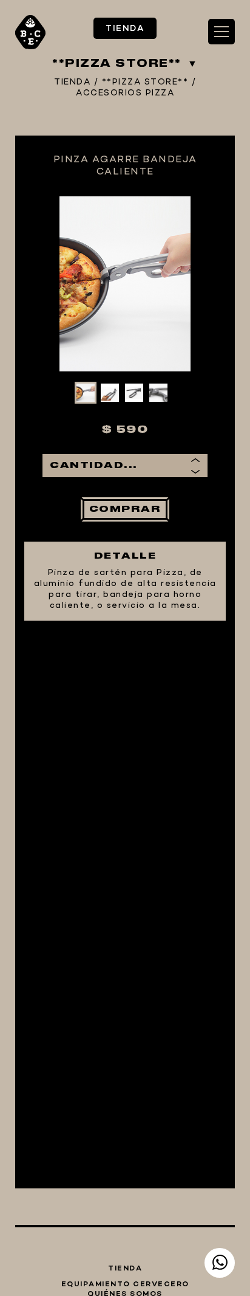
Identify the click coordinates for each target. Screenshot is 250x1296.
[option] (125, 283)
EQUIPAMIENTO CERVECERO (125, 1284)
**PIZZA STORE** (145, 82)
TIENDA (125, 29)
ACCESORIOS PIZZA (125, 93)
